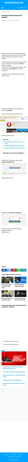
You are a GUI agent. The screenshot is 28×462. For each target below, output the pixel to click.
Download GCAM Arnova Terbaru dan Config (15, 148)
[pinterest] (13, 270)
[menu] (3, 7)
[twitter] (9, 270)
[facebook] (4, 270)
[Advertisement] (14, 37)
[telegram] (23, 270)
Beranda (6, 454)
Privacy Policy (13, 454)
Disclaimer (20, 454)
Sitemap (18, 456)
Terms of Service (11, 456)
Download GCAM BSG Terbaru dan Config (14, 145)
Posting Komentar (15, 20)
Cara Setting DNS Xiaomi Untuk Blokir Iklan (14, 372)
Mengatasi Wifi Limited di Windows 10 (12, 380)
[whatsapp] (19, 270)
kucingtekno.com (14, 3)
